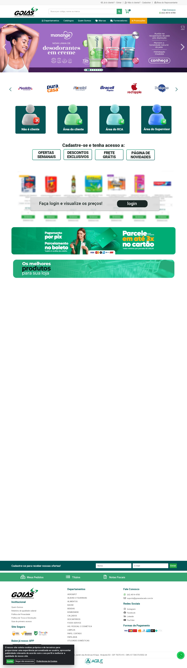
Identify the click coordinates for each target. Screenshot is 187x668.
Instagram (131, 609)
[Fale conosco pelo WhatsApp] (180, 655)
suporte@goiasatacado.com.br (140, 598)
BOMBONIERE (73, 612)
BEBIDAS (71, 608)
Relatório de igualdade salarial (23, 611)
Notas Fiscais (117, 577)
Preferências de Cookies (47, 661)
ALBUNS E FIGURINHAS (77, 598)
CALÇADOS (72, 616)
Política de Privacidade (20, 614)
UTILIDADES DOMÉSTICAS (78, 641)
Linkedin (130, 616)
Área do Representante (167, 3)
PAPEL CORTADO (74, 633)
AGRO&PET (72, 594)
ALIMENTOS (72, 601)
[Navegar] (4, 47)
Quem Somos (17, 607)
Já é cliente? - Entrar (112, 3)
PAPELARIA (72, 637)
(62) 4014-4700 (168, 13)
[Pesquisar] (119, 11)
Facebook (131, 613)
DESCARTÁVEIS (73, 619)
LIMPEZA (71, 630)
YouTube (130, 620)
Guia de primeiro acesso (21, 621)
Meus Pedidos (35, 577)
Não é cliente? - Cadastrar (139, 3)
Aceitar (10, 661)
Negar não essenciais (25, 661)
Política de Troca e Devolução (23, 618)
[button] (85, 70)
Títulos (75, 577)
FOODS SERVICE (74, 623)
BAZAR (70, 605)
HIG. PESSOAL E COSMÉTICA (79, 626)
